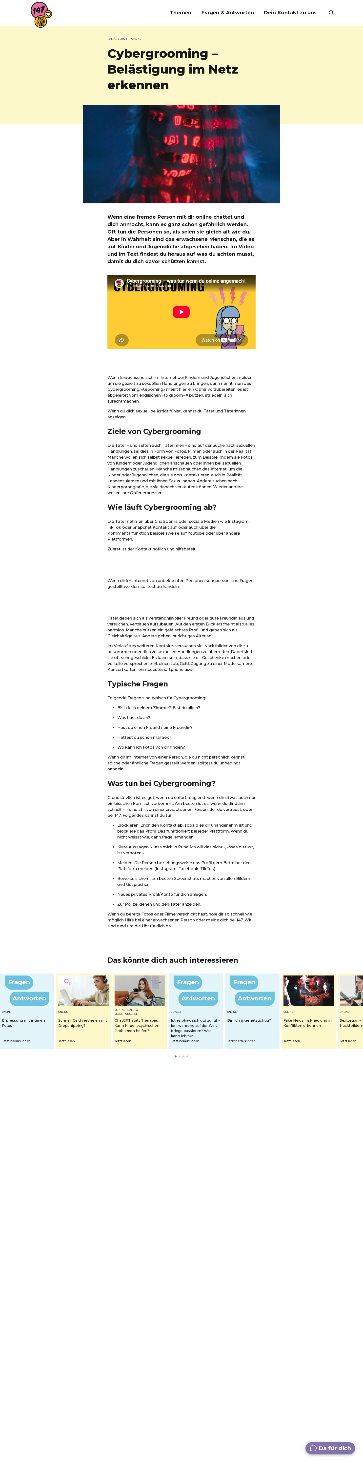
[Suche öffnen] (331, 13)
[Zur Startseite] (41, 15)
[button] (180, 13)
